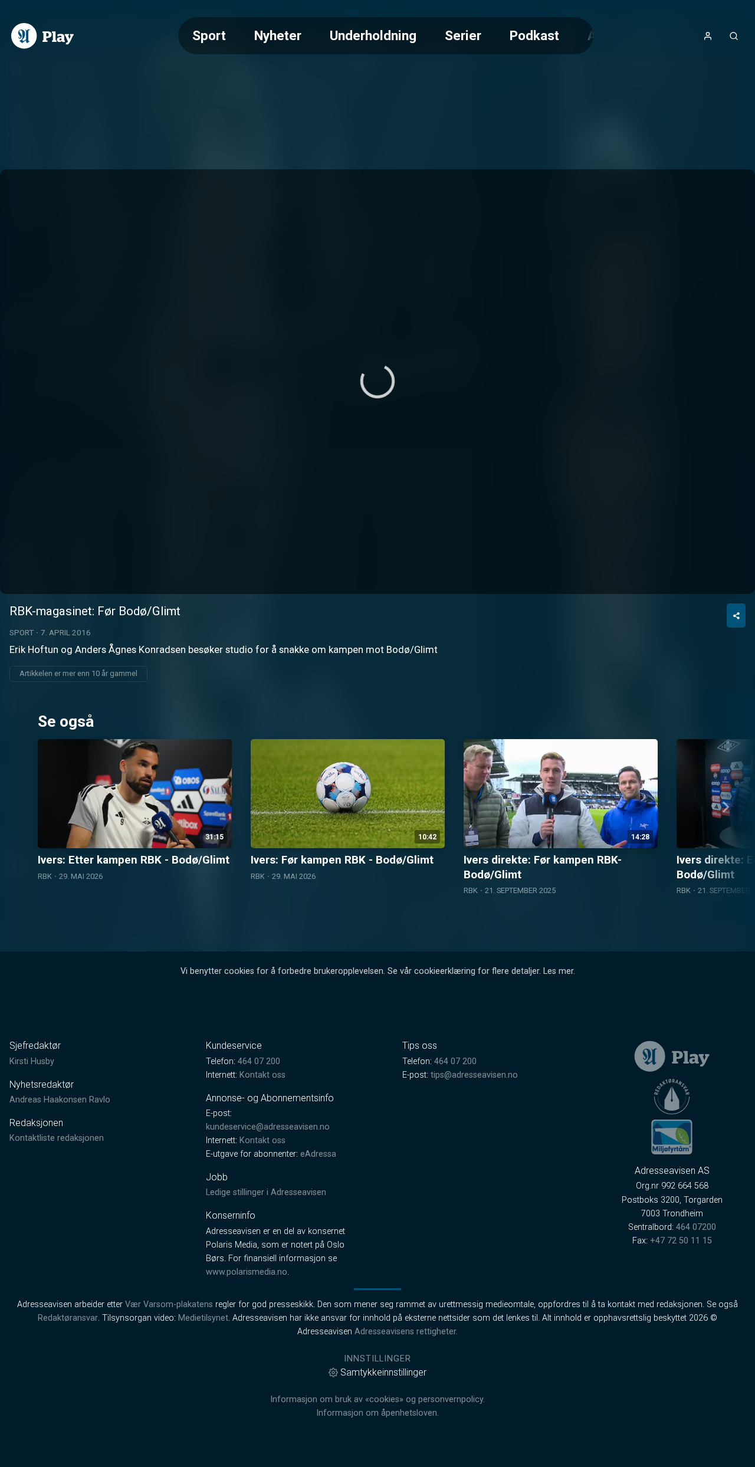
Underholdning (373, 35)
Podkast (534, 35)
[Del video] (736, 615)
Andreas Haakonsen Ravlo (59, 1100)
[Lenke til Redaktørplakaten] (672, 1096)
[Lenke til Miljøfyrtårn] (672, 1136)
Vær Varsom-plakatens (169, 1304)
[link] (42, 36)
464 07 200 (259, 1061)
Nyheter (277, 35)
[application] (377, 381)
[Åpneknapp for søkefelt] (734, 36)
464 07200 (696, 1227)
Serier (463, 35)
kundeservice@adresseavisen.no (268, 1127)
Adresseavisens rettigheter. (406, 1332)
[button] (377, 381)
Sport (209, 35)
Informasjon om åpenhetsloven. (377, 1413)
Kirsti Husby (31, 1061)
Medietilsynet (203, 1318)
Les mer (558, 971)
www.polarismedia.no (246, 1272)
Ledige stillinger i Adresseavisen (266, 1192)
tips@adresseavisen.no (474, 1075)
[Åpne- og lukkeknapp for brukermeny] (708, 36)
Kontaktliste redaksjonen (56, 1138)
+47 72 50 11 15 (681, 1241)
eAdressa (318, 1154)
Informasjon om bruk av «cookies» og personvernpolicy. (377, 1399)
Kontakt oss (262, 1075)
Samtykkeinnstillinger (383, 1372)
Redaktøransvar (68, 1318)
